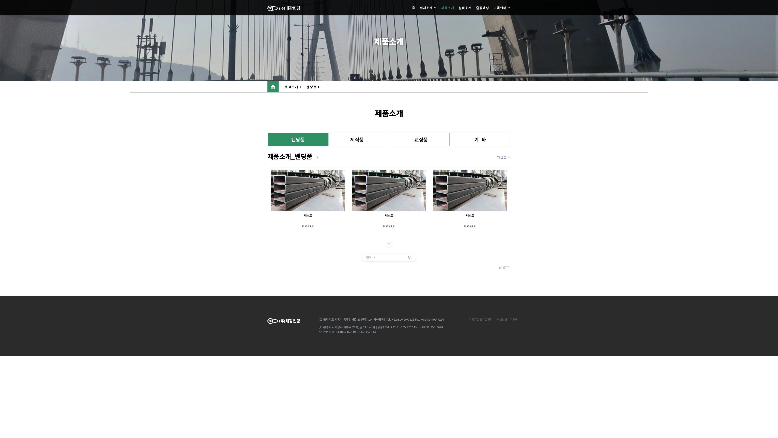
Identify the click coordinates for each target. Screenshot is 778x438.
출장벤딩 (482, 7)
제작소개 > (293, 86)
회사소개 (426, 7)
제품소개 (447, 7)
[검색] (410, 257)
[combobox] (504, 157)
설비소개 (465, 7)
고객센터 (500, 7)
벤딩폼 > (314, 86)
